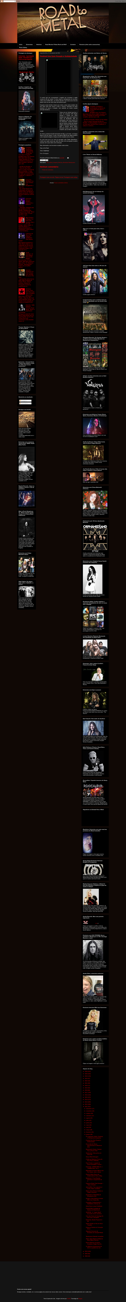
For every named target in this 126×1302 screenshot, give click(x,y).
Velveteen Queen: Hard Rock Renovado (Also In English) (30, 291)
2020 (86, 1085)
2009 (86, 1253)
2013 (86, 1102)
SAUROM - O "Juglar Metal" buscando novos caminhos (94, 1213)
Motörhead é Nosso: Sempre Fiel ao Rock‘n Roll (94, 1150)
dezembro (89, 1108)
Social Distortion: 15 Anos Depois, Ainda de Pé (29, 254)
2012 (86, 1104)
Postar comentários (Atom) (61, 182)
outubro (88, 1113)
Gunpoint (55, 162)
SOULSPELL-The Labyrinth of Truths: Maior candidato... (94, 1187)
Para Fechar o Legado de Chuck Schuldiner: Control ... (94, 1163)
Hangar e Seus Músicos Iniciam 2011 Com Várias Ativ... (94, 1199)
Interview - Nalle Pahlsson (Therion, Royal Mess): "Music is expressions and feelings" (27, 308)
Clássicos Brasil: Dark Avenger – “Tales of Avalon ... (94, 1184)
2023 (86, 1078)
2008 (86, 1256)
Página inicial (59, 177)
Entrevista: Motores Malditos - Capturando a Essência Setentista (26, 202)
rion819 (69, 1298)
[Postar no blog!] (42, 160)
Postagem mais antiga (70, 177)
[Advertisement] (30, 1274)
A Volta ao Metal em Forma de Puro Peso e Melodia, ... (94, 1160)
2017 (86, 1092)
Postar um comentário (47, 169)
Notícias (60, 162)
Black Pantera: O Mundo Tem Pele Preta (30, 219)
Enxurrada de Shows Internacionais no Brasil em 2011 (94, 1145)
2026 (86, 1071)
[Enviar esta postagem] (68, 158)
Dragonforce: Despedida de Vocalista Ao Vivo (93, 1195)
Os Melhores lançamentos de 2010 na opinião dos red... (94, 1247)
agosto (88, 1118)
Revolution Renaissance (69, 162)
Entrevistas (29, 44)
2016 (86, 1095)
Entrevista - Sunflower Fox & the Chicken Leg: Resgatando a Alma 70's (26, 183)
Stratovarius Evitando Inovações (94, 1236)
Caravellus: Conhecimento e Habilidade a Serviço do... (93, 1203)
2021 (86, 1083)
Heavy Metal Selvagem (92, 1156)
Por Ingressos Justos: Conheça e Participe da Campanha (94, 1137)
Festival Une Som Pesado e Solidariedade (93, 1141)
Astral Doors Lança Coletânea (94, 1206)
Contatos (73, 44)
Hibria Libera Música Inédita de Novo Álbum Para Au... (94, 1239)
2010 (86, 1251)
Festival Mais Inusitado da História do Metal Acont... (93, 1209)
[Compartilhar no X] (44, 160)
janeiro (88, 1134)
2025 (86, 1073)
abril (87, 1127)
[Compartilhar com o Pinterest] (47, 160)
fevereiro (88, 1132)
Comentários (24, 403)
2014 (86, 1099)
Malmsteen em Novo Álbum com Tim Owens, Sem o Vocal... (95, 1171)
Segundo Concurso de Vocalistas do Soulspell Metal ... (94, 1232)
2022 (86, 1080)
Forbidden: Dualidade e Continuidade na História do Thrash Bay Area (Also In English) (26, 151)
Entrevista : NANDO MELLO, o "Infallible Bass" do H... (94, 1167)
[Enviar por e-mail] (41, 160)
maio (87, 1125)
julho (87, 1120)
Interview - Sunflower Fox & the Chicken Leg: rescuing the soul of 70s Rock (26, 273)
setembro (89, 1115)
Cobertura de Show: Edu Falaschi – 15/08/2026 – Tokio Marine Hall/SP (26, 237)
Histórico (39, 44)
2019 (86, 1088)
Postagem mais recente (47, 177)
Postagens (24, 400)
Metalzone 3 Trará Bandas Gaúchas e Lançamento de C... (94, 1179)
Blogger (80, 1298)
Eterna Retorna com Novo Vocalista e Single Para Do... (94, 1243)
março (88, 1129)
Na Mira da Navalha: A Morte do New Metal (26, 167)
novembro (89, 1111)
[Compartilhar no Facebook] (46, 160)
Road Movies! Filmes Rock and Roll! (56, 44)
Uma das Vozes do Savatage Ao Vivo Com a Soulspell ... (94, 1216)
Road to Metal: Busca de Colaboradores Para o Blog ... (94, 1175)
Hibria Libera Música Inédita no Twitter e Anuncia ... (94, 1191)
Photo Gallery (23, 47)
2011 (48, 162)
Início (20, 44)
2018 (86, 1090)
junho (88, 1122)
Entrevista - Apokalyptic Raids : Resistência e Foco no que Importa (26, 57)
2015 (86, 1097)
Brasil (51, 162)
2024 (86, 1076)
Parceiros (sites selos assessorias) (89, 44)
